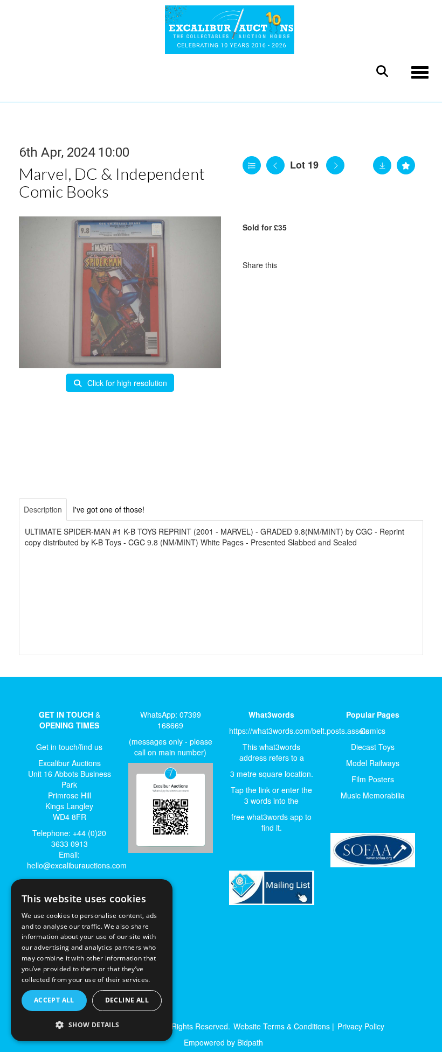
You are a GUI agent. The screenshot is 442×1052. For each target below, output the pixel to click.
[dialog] (91, 960)
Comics (372, 730)
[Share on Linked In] (317, 265)
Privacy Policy (360, 1026)
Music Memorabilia (373, 795)
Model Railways (372, 763)
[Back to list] (252, 165)
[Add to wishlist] (406, 165)
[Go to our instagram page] (339, 265)
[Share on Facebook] (295, 265)
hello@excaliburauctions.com (77, 865)
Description (43, 509)
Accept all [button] (54, 1000)
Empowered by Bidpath (223, 1042)
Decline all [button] (127, 1000)
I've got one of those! (108, 509)
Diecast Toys (373, 746)
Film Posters (372, 779)
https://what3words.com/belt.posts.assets (299, 730)
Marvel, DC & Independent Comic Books (112, 182)
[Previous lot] (275, 165)
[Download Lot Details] (382, 165)
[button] (92, 1024)
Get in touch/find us (69, 746)
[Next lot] (335, 165)
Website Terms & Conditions (281, 1026)
